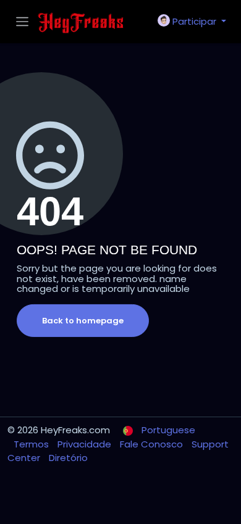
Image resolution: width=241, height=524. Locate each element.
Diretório (68, 457)
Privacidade (85, 444)
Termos (32, 444)
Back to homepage (83, 320)
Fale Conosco (152, 444)
